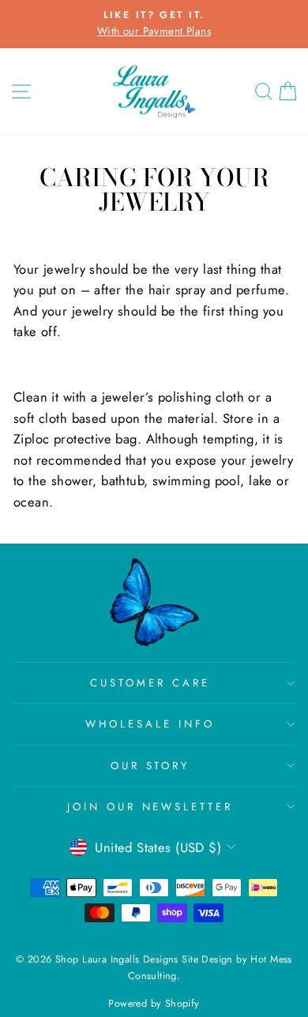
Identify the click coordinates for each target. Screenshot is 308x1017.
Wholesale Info (150, 723)
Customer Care (150, 682)
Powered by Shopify (153, 1003)
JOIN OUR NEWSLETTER (150, 806)
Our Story (150, 765)
